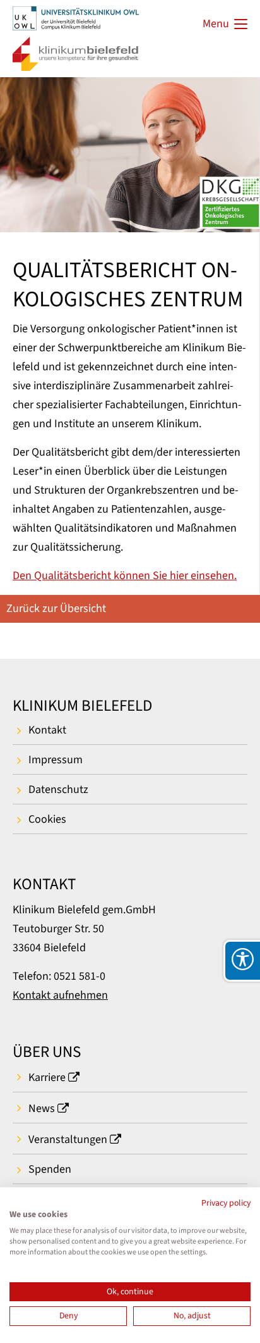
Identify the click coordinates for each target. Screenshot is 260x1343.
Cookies (47, 819)
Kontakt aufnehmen (60, 995)
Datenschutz (58, 789)
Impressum (55, 760)
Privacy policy (226, 1203)
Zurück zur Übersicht (56, 608)
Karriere (47, 1077)
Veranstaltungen (67, 1139)
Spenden (49, 1169)
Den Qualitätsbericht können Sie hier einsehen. (125, 576)
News (41, 1108)
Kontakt (47, 730)
